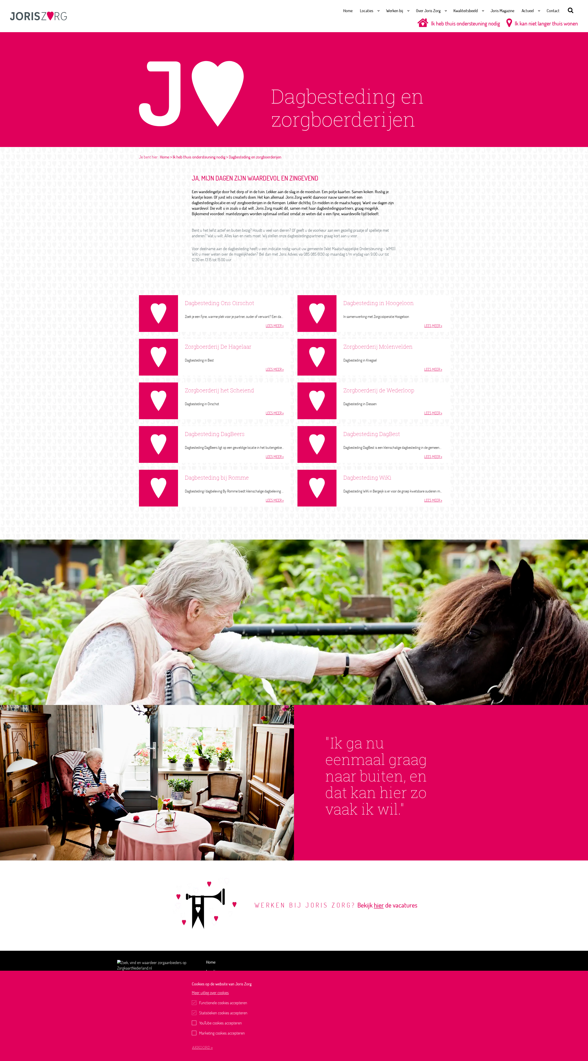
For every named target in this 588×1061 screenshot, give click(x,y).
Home (348, 10)
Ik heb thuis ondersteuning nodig (465, 23)
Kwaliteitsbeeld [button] (465, 10)
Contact (553, 10)
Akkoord (201, 1047)
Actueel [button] (528, 10)
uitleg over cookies (210, 992)
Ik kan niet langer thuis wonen (546, 23)
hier (379, 905)
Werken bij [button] (394, 10)
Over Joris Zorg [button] (428, 10)
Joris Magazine (502, 10)
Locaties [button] (366, 10)
